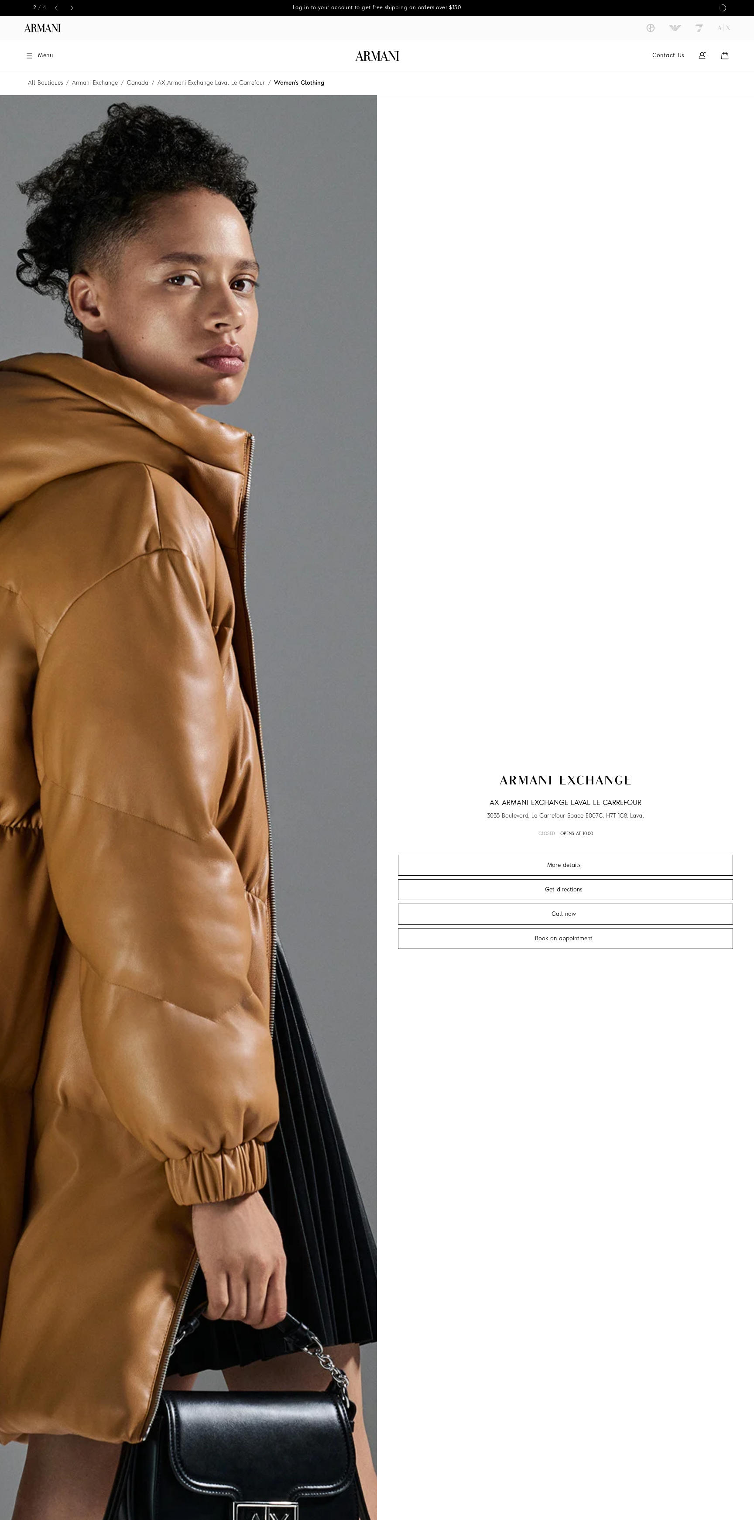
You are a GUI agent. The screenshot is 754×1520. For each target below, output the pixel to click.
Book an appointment (564, 939)
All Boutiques (45, 83)
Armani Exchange (95, 83)
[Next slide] (72, 8)
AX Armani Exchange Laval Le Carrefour (211, 83)
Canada (137, 83)
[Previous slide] (56, 8)
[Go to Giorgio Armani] (650, 28)
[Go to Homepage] (377, 56)
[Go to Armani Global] (42, 28)
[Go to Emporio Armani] (675, 28)
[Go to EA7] (699, 28)
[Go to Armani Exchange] (724, 28)
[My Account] (702, 55)
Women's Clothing (299, 83)
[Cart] (725, 55)
